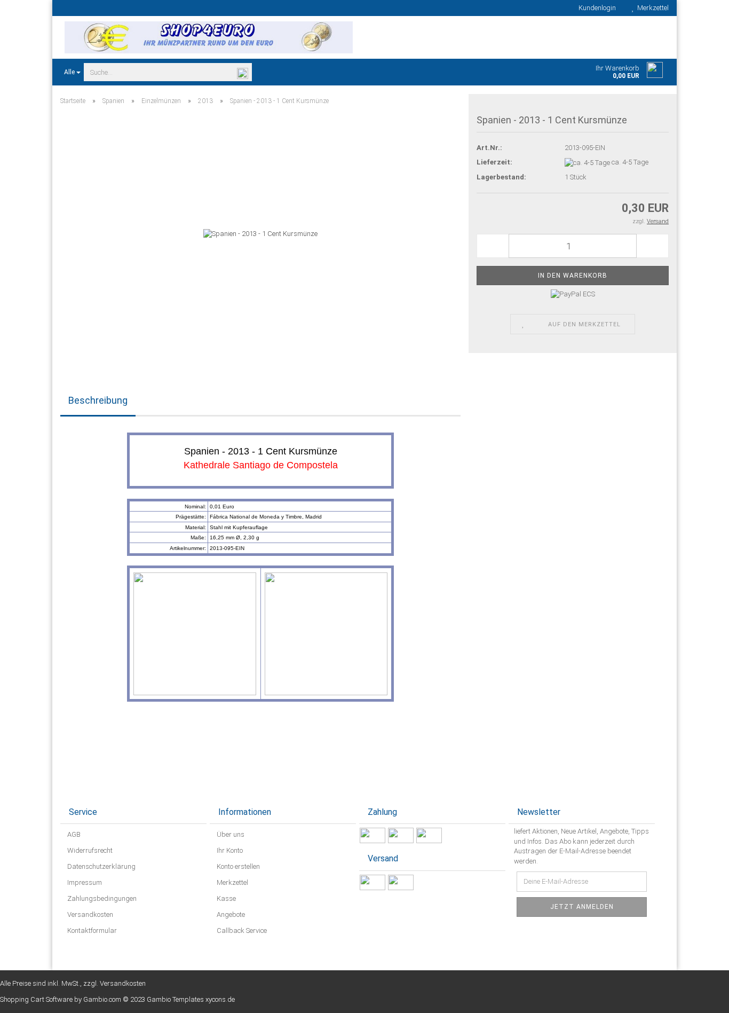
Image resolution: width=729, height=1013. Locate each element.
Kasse (225, 898)
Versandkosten (89, 914)
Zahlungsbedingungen (101, 898)
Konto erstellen (237, 866)
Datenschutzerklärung (101, 866)
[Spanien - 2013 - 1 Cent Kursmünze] (260, 234)
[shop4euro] (208, 37)
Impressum (84, 882)
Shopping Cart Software (36, 999)
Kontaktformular (91, 930)
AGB (73, 834)
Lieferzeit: (494, 162)
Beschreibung (98, 400)
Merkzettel (651, 8)
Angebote (230, 914)
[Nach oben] (700, 997)
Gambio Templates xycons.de (191, 999)
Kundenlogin (595, 8)
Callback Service (241, 930)
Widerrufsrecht (89, 850)
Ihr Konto (229, 850)
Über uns (229, 834)
